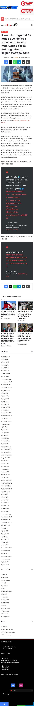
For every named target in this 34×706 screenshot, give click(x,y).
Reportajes (5, 602)
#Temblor (10, 192)
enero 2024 (5, 443)
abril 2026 (5, 368)
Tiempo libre (6, 616)
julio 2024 (5, 427)
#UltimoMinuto (20, 195)
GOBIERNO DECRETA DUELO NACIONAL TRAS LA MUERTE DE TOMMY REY (8, 313)
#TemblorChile (12, 212)
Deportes (5, 577)
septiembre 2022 (7, 488)
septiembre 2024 (7, 421)
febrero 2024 (6, 441)
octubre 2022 (6, 486)
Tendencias (5, 614)
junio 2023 (5, 463)
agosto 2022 (6, 491)
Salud (4, 605)
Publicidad (5, 597)
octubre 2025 (6, 384)
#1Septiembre (11, 206)
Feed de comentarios (8, 632)
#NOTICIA (10, 195)
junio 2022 (5, 497)
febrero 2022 (6, 508)
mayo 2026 (5, 365)
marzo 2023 (6, 472)
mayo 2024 (5, 432)
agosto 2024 (6, 424)
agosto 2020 (6, 559)
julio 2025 (5, 393)
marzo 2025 (5, 404)
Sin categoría (6, 608)
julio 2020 (5, 562)
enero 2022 (5, 511)
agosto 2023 (6, 458)
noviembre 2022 (7, 483)
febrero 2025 (6, 407)
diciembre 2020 (7, 547)
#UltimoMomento (13, 197)
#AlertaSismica (12, 209)
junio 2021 (5, 531)
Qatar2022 (5, 600)
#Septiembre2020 (13, 203)
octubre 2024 (6, 418)
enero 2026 (5, 376)
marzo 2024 (6, 438)
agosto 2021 (6, 525)
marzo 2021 (5, 539)
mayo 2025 (5, 399)
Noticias (4, 32)
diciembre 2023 (7, 446)
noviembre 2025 (7, 382)
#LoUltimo (10, 200)
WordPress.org (6, 635)
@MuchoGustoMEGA (17, 261)
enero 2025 (5, 410)
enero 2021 (5, 545)
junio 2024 (5, 429)
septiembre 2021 (7, 522)
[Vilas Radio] (11, 25)
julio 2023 (5, 460)
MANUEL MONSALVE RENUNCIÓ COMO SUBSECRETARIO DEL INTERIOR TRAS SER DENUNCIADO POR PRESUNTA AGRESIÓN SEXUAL (8, 338)
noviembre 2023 (7, 449)
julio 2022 (5, 494)
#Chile (17, 200)
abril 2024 (5, 435)
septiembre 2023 (7, 455)
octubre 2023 (6, 452)
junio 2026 (5, 362)
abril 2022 (5, 503)
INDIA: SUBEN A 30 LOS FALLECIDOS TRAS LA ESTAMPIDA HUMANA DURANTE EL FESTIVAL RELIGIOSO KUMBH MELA (25, 337)
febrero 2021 (6, 542)
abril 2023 (5, 469)
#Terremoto (18, 192)
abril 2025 (5, 401)
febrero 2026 (6, 373)
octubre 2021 (6, 519)
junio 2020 (5, 564)
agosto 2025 (6, 390)
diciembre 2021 (6, 514)
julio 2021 (5, 528)
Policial (4, 594)
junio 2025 (5, 396)
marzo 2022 (5, 505)
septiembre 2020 (7, 556)
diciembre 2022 (7, 480)
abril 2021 (5, 536)
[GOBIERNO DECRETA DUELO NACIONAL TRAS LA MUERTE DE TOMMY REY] (8, 305)
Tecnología (5, 611)
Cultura (4, 574)
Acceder (4, 626)
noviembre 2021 (7, 517)
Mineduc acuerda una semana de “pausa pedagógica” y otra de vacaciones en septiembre (25, 314)
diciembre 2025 (7, 379)
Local (4, 583)
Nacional (5, 585)
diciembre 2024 (7, 413)
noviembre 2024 (7, 415)
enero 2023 (5, 477)
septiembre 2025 (7, 387)
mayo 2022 (5, 500)
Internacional (6, 580)
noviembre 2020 (7, 550)
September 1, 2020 (12, 230)
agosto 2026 (6, 356)
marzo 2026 (6, 370)
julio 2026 (5, 359)
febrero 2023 (6, 474)
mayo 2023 (5, 466)
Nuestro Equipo (6, 591)
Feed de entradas (7, 629)
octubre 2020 (6, 553)
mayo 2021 (5, 533)
